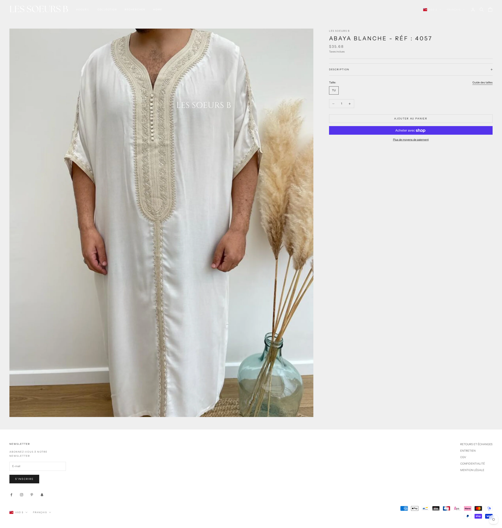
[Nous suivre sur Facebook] (11, 495)
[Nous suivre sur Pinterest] (32, 495)
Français (454, 9)
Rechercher (135, 9)
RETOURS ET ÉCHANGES (476, 444)
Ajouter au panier (410, 118)
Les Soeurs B (339, 30)
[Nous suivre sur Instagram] (22, 495)
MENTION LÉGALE (472, 470)
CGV (463, 457)
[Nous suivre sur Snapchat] (42, 495)
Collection (107, 9)
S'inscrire (24, 478)
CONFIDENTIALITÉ (472, 463)
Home (157, 9)
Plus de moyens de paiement (411, 140)
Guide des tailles (482, 82)
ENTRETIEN (468, 450)
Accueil (83, 9)
